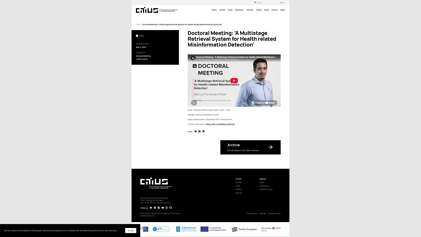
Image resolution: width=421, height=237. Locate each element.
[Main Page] (157, 10)
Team (230, 10)
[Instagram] (166, 208)
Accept (131, 230)
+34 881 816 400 (150, 203)
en (281, 3)
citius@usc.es (165, 203)
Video (282, 10)
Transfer (249, 10)
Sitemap (262, 213)
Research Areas (266, 189)
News (266, 10)
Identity (239, 189)
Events (275, 10)
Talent (259, 10)
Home (214, 10)
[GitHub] (170, 208)
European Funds (274, 213)
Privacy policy (252, 213)
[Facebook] (158, 208)
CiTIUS (222, 10)
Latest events (142, 59)
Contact (239, 182)
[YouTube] (162, 208)
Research (239, 10)
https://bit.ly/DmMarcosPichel (220, 124)
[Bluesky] (151, 208)
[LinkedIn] (154, 208)
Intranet (239, 193)
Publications (264, 186)
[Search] (255, 2)
